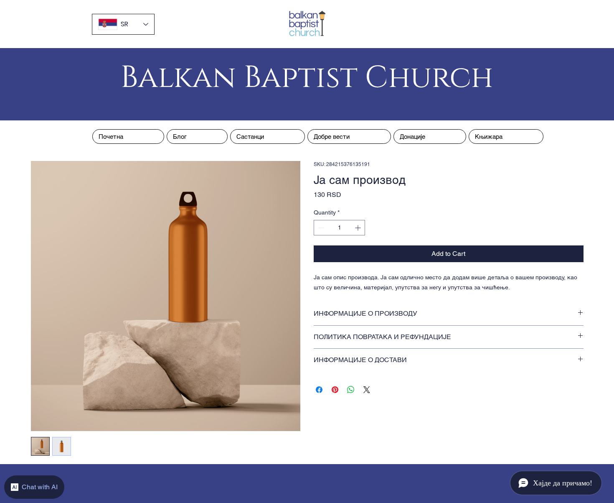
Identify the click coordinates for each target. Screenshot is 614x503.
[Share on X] (367, 390)
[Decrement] (320, 227)
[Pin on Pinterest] (335, 390)
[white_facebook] (307, 106)
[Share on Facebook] (319, 390)
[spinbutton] (339, 227)
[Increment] (358, 227)
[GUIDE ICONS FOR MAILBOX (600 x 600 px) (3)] (292, 106)
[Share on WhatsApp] (351, 390)
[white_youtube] (323, 106)
